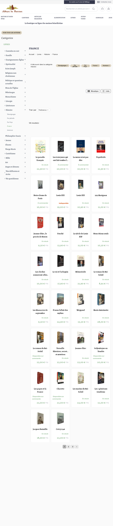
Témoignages (11, 114)
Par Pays (10, 122)
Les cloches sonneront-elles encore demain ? (40, 274)
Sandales (99, 18)
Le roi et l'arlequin (60, 271)
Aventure (10, 130)
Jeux (110, 18)
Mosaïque (94, 91)
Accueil (31, 54)
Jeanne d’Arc (80, 348)
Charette (60, 388)
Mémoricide (80, 271)
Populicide (101, 157)
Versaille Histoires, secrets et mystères (60, 351)
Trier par (32, 110)
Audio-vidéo (83, 18)
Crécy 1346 (60, 429)
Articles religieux (38, 18)
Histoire (47, 54)
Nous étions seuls (100, 233)
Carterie (25, 18)
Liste (107, 91)
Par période (10, 118)
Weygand (81, 310)
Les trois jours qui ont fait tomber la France (60, 160)
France (9, 126)
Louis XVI (60, 195)
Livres (73, 18)
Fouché (60, 233)
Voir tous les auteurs (11, 33)
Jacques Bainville (40, 429)
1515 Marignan (101, 195)
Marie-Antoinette (100, 310)
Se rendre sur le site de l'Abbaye (79, 2)
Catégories (7, 38)
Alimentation (59, 18)
